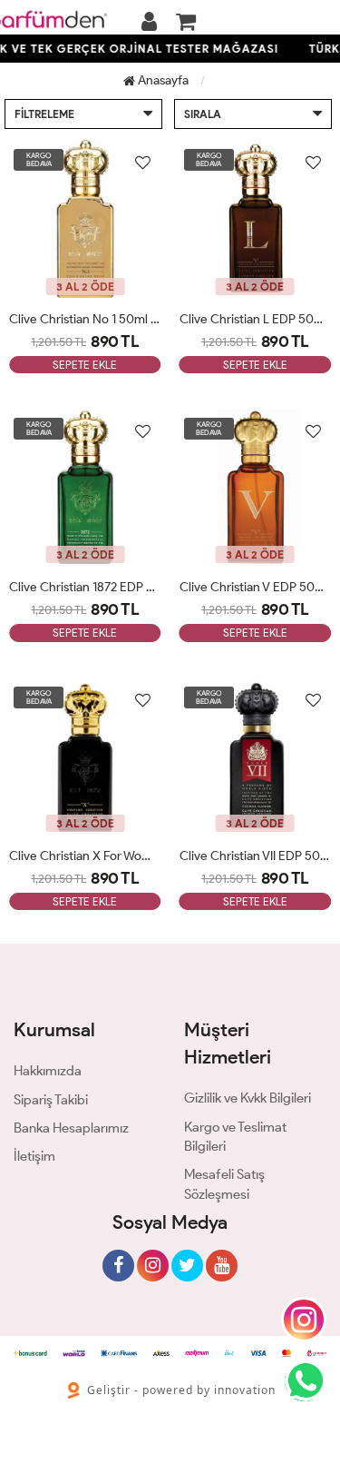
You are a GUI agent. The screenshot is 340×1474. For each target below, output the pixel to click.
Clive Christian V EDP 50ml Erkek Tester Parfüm (256, 587)
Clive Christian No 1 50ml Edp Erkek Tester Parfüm (85, 319)
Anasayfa (162, 80)
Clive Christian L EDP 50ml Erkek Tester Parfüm (256, 319)
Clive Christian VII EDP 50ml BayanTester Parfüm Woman (256, 856)
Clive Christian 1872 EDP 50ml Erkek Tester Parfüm (85, 587)
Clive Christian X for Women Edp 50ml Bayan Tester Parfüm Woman (85, 856)
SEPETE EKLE (85, 364)
